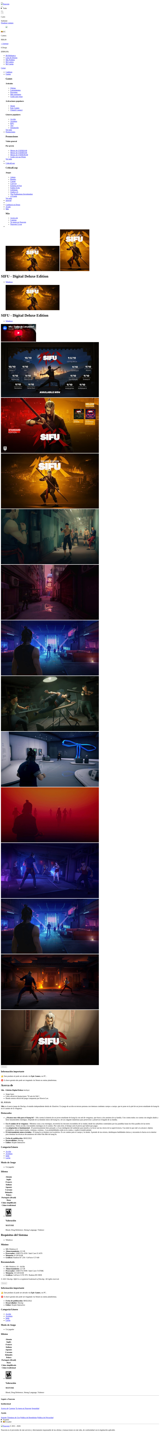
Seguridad (35, 1408)
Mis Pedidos (10, 60)
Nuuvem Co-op (16, 224)
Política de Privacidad (45, 1418)
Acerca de (14, 218)
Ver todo (9, 130)
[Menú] (2, 2)
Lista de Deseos (11, 58)
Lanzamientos (15, 90)
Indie (7, 1156)
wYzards (13, 196)
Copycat (13, 184)
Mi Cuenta (9, 64)
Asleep (12, 177)
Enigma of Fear (16, 186)
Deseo (4, 1067)
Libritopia (14, 190)
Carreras (13, 220)
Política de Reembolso (28, 1418)
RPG (12, 123)
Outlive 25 (14, 192)
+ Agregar (4, 44)
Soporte (4, 1418)
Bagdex (13, 179)
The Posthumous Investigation (21, 194)
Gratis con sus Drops (18, 157)
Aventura (13, 121)
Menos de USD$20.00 (18, 151)
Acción (13, 119)
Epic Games (14, 108)
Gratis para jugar (16, 97)
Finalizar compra (7, 23)
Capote (13, 181)
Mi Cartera (10, 62)
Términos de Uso (13, 1418)
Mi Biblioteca (11, 56)
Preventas (13, 92)
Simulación (14, 128)
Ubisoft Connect (16, 110)
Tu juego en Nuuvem (18, 222)
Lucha (8, 1158)
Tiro (11, 126)
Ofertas (13, 88)
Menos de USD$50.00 (18, 153)
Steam (12, 106)
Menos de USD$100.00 (19, 155)
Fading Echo (15, 188)
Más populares (15, 94)
